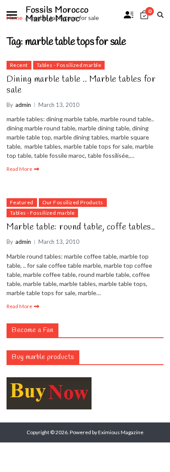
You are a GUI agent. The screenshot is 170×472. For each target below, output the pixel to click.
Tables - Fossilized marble (69, 65)
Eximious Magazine (120, 432)
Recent (19, 65)
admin (23, 104)
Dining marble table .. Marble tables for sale (81, 85)
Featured (22, 202)
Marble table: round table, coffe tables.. (81, 227)
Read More (19, 169)
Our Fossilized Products (72, 202)
